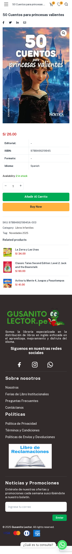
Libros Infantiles (24, 227)
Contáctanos (14, 407)
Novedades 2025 (18, 233)
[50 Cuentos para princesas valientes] (3, 22)
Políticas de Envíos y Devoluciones (30, 437)
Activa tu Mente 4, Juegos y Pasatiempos (39, 280)
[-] (5, 185)
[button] (63, 33)
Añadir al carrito (36, 196)
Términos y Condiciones (22, 430)
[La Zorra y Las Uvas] (7, 253)
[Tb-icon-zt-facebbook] (19, 364)
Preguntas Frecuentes (21, 401)
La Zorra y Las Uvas (27, 249)
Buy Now (36, 206)
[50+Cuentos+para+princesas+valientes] (10, 22)
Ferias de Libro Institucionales (27, 394)
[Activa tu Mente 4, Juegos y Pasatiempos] (7, 284)
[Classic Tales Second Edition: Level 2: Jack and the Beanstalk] (7, 266)
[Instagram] (34, 364)
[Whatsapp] (50, 364)
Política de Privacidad (21, 423)
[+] (20, 185)
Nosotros (12, 387)
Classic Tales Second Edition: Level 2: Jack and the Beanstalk (40, 265)
